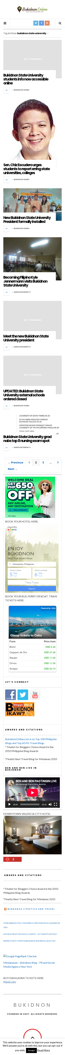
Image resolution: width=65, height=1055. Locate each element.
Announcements (22, 292)
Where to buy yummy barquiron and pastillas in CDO (29, 941)
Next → (13, 469)
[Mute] (50, 804)
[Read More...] (7, 90)
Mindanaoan (10, 962)
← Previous (15, 462)
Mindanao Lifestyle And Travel (31, 909)
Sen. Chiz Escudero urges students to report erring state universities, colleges (26, 168)
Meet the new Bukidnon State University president (25, 338)
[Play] (9, 804)
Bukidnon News (22, 90)
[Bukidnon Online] (32, 9)
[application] (32, 792)
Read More (43, 1050)
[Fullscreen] (55, 804)
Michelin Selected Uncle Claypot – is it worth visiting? (30, 934)
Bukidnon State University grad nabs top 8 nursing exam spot (27, 438)
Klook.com (9, 981)
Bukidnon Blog (28, 962)
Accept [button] (31, 1050)
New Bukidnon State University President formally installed (27, 219)
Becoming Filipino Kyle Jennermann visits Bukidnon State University (25, 281)
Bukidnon (33, 1005)
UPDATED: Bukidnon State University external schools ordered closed (24, 395)
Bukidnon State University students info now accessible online (25, 79)
